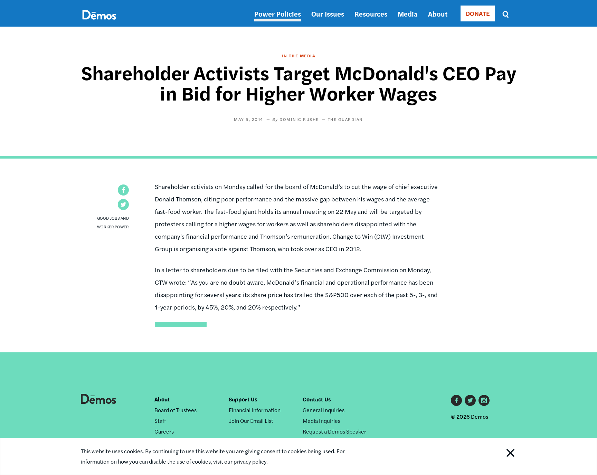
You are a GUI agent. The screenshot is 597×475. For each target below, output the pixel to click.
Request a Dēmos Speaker (334, 431)
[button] (123, 190)
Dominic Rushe (299, 119)
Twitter (470, 400)
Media (408, 14)
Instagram (484, 400)
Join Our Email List (251, 421)
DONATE (478, 13)
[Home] (99, 23)
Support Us (243, 399)
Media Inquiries (321, 421)
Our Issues (327, 14)
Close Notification (502, 456)
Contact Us (317, 399)
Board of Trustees (175, 410)
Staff (160, 421)
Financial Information (255, 410)
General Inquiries (323, 410)
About (437, 14)
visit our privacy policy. (240, 461)
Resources (370, 14)
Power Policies (277, 14)
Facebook (456, 400)
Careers (164, 431)
